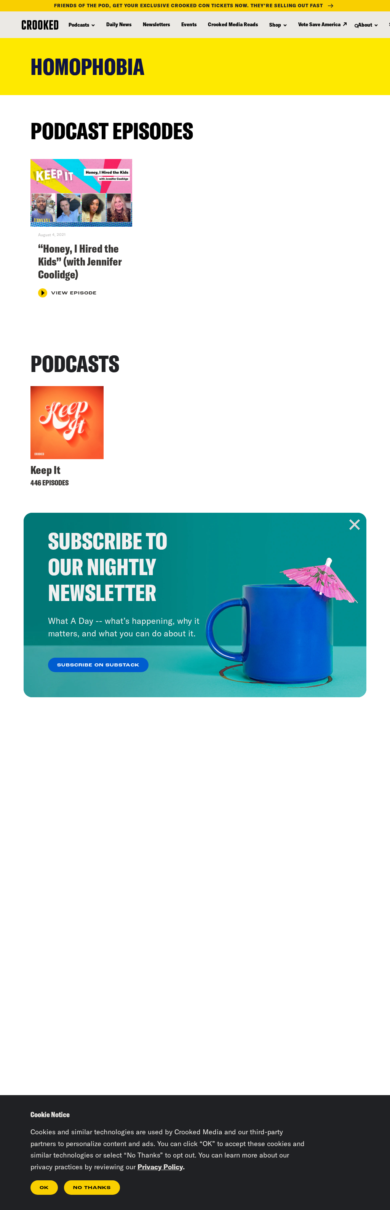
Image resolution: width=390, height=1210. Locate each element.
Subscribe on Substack (98, 665)
